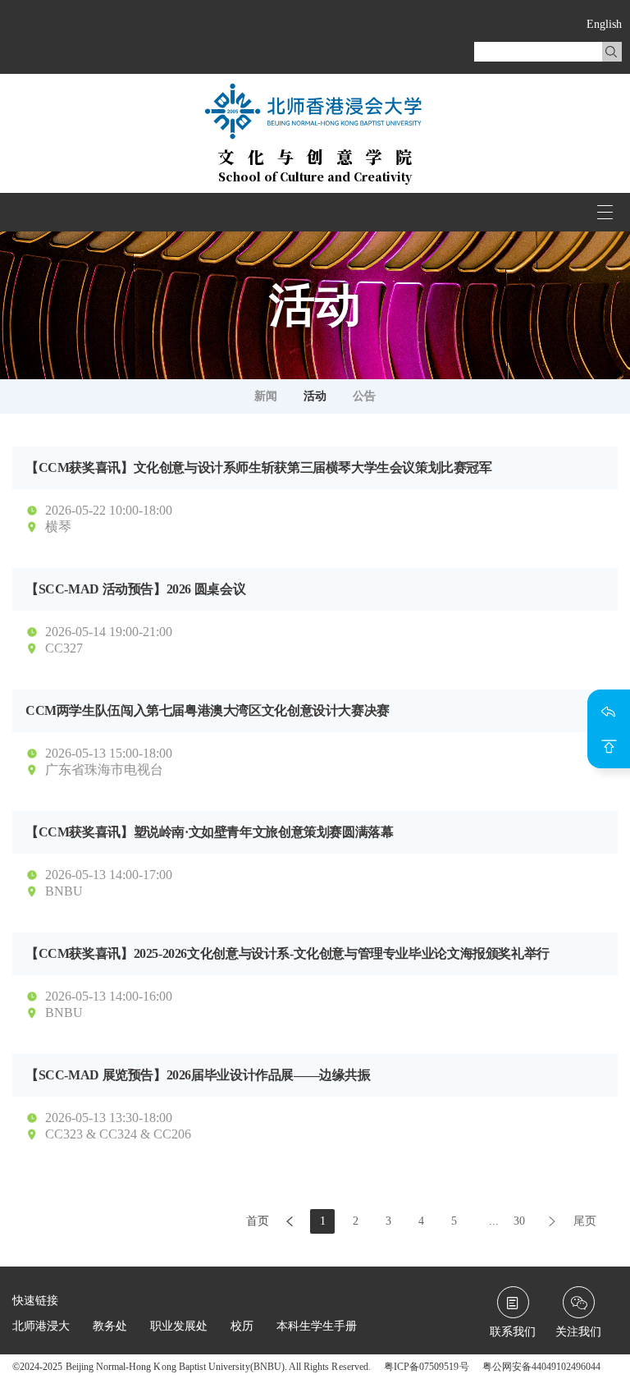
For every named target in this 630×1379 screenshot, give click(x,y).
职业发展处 (179, 1326)
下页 (552, 1221)
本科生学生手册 (316, 1326)
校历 (242, 1326)
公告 (364, 396)
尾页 (584, 1221)
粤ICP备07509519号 (426, 1366)
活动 (315, 396)
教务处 (110, 1326)
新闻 (265, 396)
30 (519, 1221)
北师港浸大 (41, 1326)
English (604, 24)
